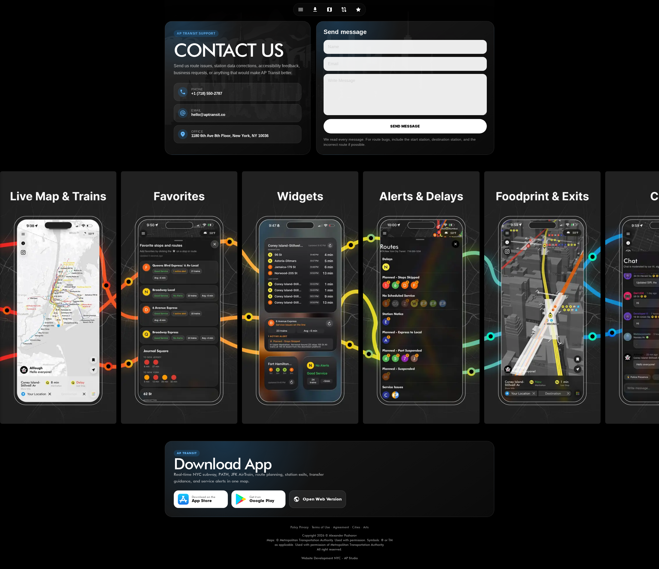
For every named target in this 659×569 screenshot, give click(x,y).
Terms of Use (321, 527)
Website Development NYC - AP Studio (329, 558)
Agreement (341, 527)
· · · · (329, 527)
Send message (405, 126)
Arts (366, 527)
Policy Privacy (299, 527)
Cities (356, 527)
